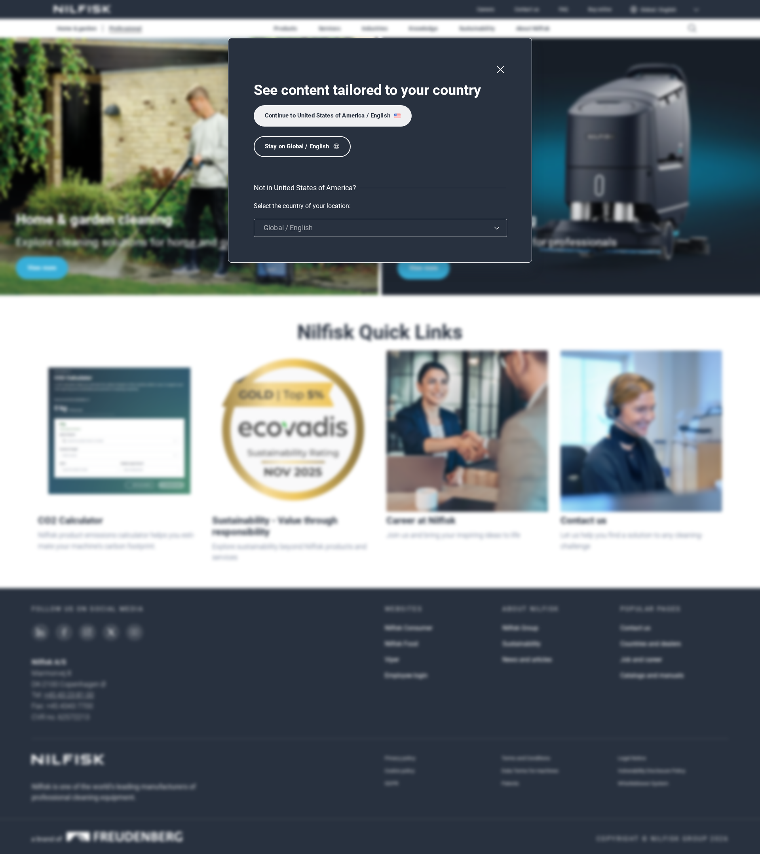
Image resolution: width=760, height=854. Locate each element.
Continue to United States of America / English (327, 115)
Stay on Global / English (297, 146)
